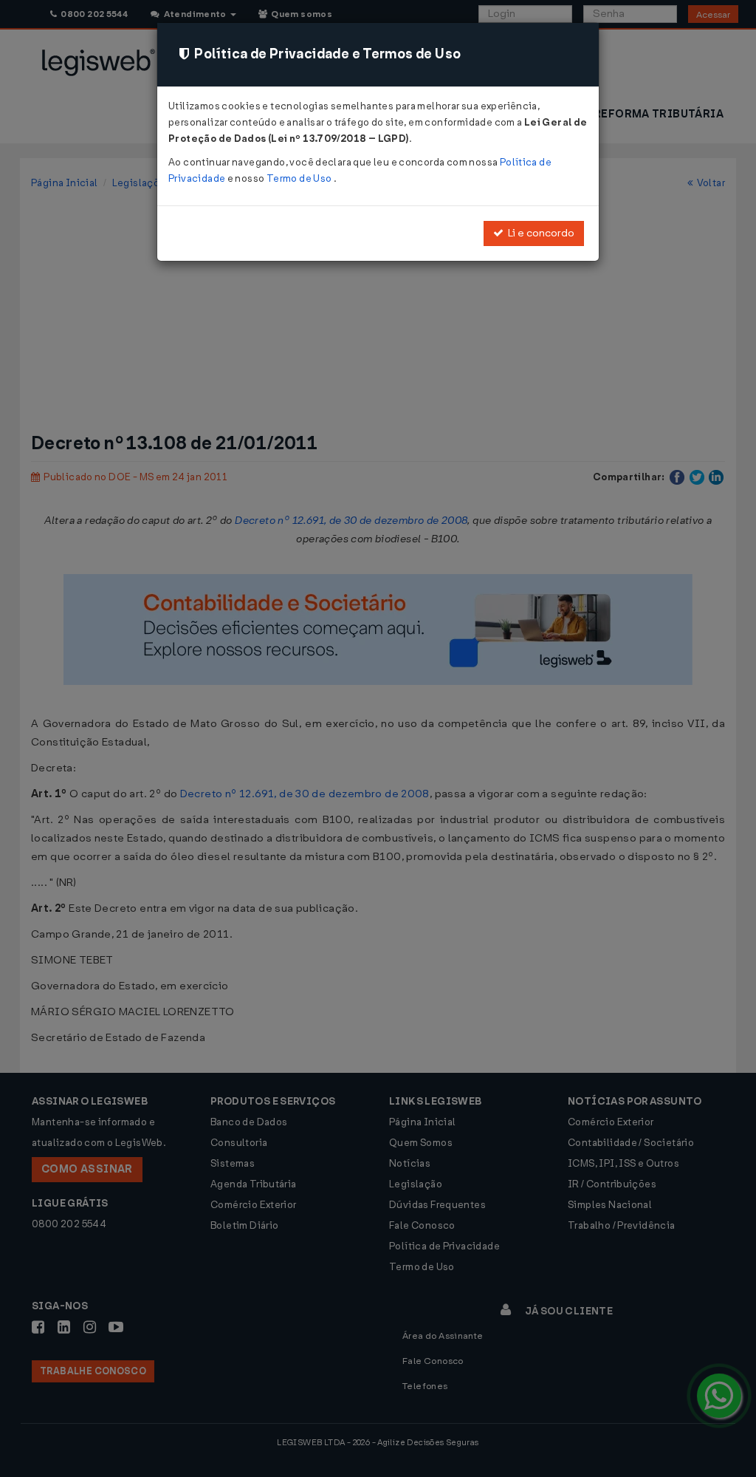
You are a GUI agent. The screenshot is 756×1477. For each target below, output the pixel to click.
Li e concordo (539, 233)
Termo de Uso (300, 178)
